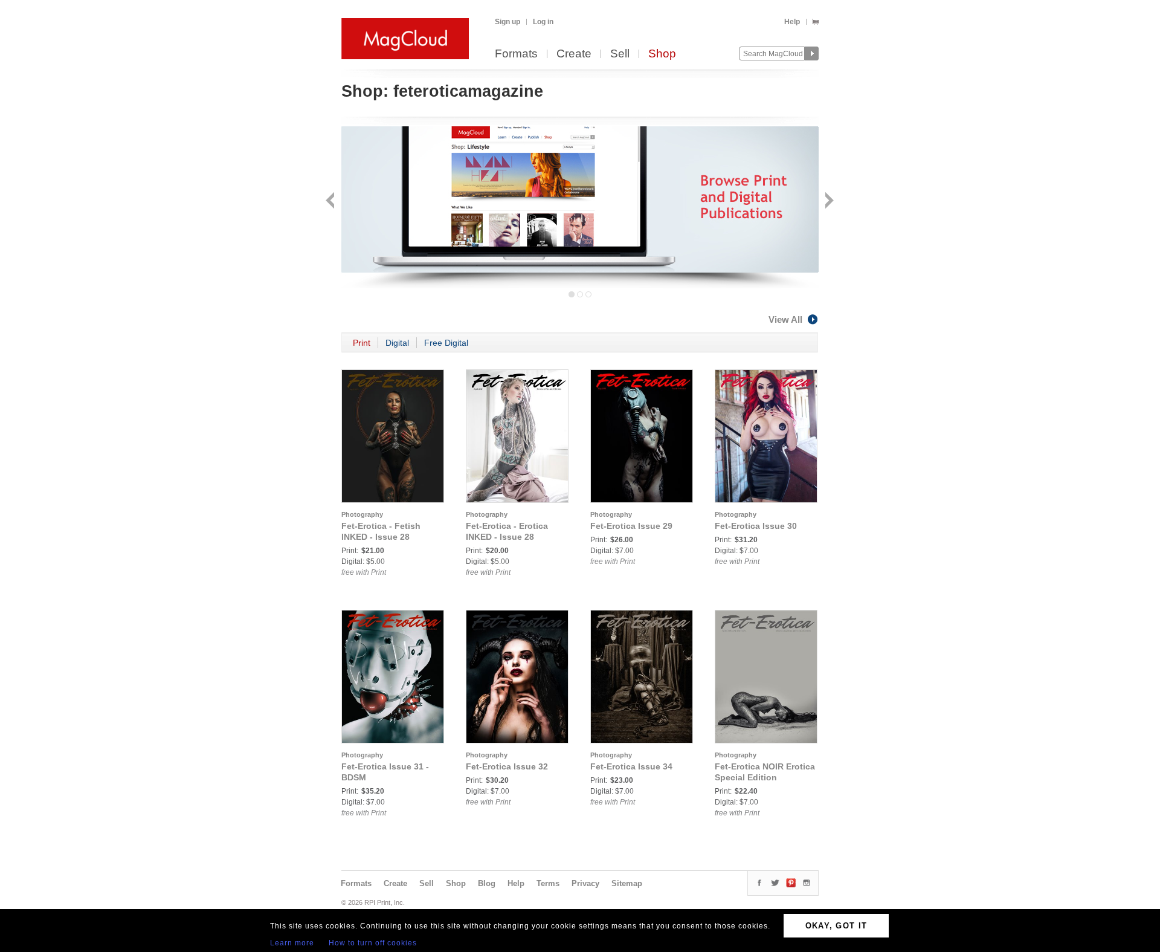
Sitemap (626, 883)
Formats (516, 54)
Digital (397, 343)
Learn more (292, 943)
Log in (543, 22)
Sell (620, 54)
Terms (547, 883)
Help (792, 22)
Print (361, 343)
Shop (662, 54)
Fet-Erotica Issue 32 (507, 766)
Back (331, 201)
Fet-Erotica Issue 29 (631, 526)
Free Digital (446, 343)
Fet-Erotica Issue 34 (631, 766)
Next (828, 201)
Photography (362, 514)
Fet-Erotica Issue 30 (756, 526)
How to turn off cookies (373, 943)
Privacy (585, 883)
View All (785, 319)
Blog (486, 883)
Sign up (507, 22)
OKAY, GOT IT (836, 925)
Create (573, 54)
